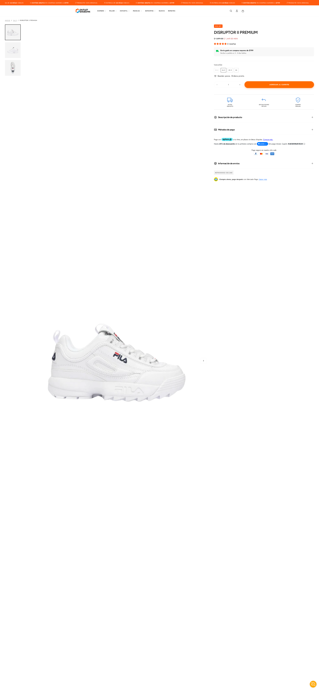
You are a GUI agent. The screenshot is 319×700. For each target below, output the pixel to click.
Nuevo (162, 11)
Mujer (112, 11)
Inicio (7, 20)
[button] (231, 11)
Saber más (263, 179)
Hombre (100, 11)
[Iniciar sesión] (237, 11)
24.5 (15, 20)
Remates (171, 11)
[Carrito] (242, 11)
